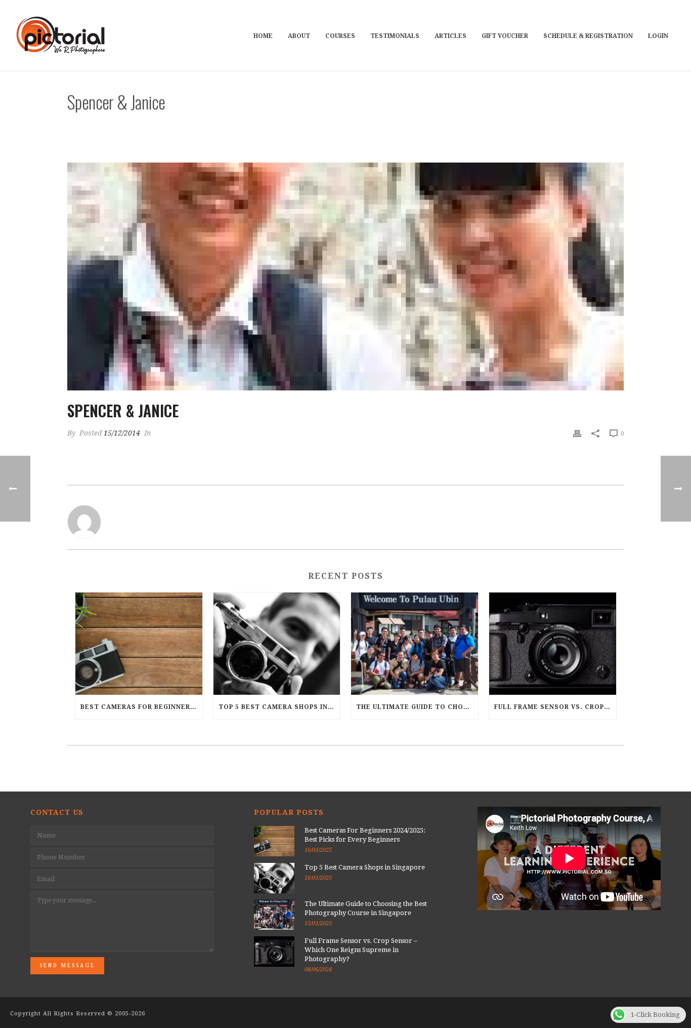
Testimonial (528, 128)
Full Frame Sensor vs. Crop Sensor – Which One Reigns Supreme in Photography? (555, 706)
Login (658, 35)
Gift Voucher (505, 35)
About (299, 35)
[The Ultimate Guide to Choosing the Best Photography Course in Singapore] (414, 643)
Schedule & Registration (588, 35)
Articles (450, 35)
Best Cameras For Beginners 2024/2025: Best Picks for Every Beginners (141, 706)
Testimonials (394, 35)
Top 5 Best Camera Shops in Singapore (279, 706)
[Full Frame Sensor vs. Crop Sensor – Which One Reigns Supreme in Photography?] (552, 643)
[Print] (577, 433)
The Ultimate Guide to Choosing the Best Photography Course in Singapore (417, 706)
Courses (340, 35)
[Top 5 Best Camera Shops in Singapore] (276, 643)
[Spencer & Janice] (345, 276)
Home (263, 35)
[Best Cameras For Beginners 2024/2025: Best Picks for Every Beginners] (138, 643)
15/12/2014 (122, 433)
